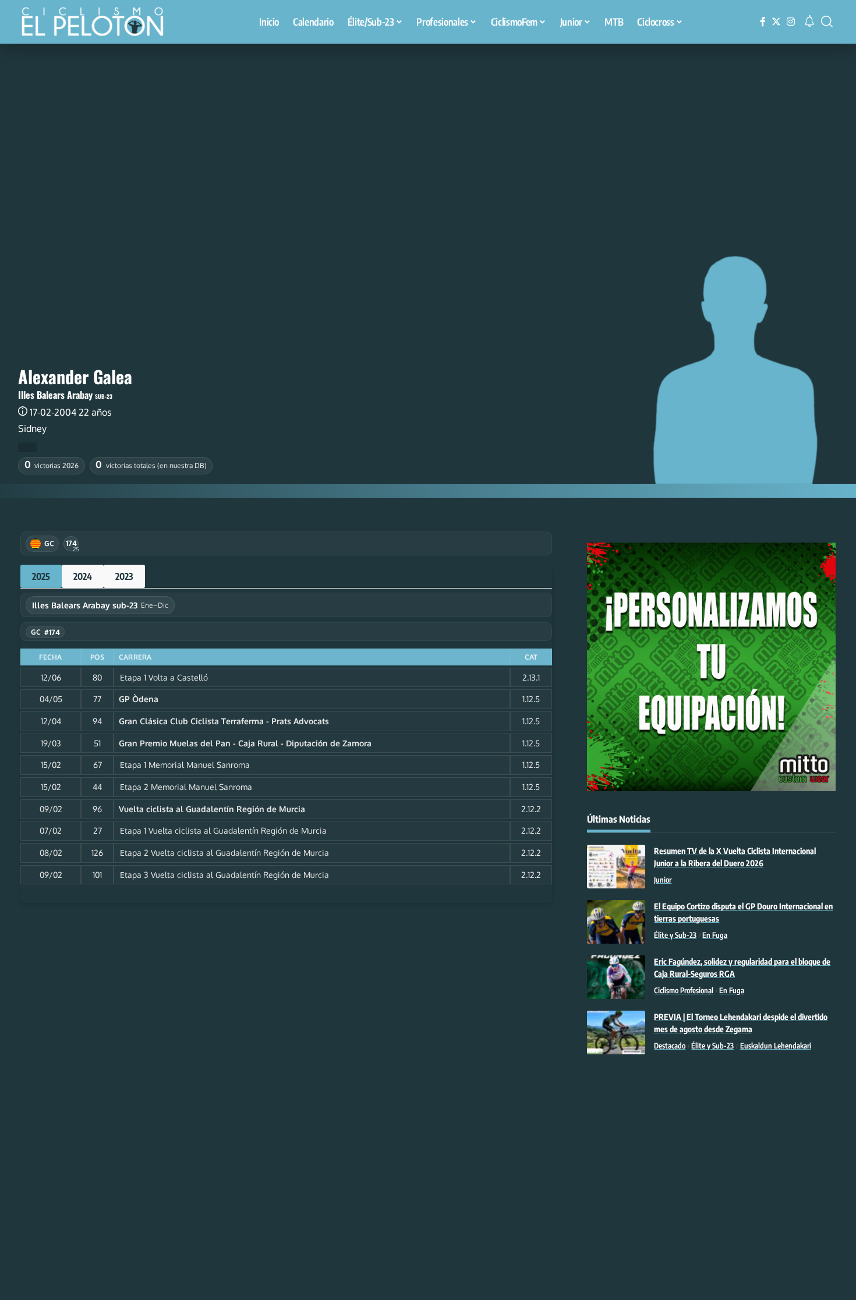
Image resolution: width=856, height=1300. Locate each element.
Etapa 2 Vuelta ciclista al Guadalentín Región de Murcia (224, 853)
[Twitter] (776, 22)
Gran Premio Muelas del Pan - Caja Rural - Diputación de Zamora (245, 743)
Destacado (669, 1045)
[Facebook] (763, 22)
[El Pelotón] (98, 23)
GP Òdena (138, 699)
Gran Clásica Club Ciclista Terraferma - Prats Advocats (224, 721)
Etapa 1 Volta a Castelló (164, 677)
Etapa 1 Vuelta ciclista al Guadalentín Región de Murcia (223, 830)
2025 (41, 576)
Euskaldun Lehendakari (775, 1045)
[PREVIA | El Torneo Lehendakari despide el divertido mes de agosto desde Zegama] (616, 1032)
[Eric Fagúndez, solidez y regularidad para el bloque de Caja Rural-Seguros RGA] (616, 977)
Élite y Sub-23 (675, 935)
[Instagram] (791, 22)
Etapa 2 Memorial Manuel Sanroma (186, 787)
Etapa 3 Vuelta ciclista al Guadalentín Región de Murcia (224, 875)
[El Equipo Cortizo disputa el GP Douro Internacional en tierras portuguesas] (616, 922)
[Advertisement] (428, 130)
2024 (82, 576)
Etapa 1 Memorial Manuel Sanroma (185, 765)
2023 (124, 576)
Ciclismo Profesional (683, 990)
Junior (662, 879)
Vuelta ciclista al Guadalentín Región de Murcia (212, 809)
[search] (827, 21)
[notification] (809, 21)
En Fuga (714, 935)
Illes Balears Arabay (55, 395)
